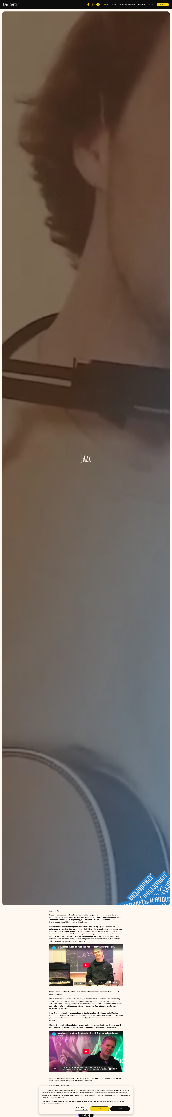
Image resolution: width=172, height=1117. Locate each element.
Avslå (120, 1109)
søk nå (162, 4)
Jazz (58, 911)
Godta (100, 1109)
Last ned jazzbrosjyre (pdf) (59, 1085)
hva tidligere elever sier (127, 4)
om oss (113, 4)
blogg (151, 4)
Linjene (52, 911)
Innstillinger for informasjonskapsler (81, 1109)
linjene (106, 4)
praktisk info (142, 4)
